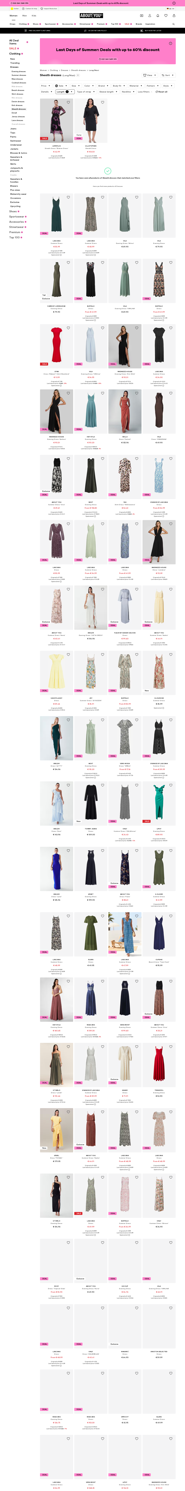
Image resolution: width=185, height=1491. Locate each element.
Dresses (64, 70)
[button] (150, 75)
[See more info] (56, 160)
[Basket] (174, 15)
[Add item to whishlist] (68, 102)
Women (13, 15)
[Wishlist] (166, 15)
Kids (34, 15)
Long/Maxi (94, 70)
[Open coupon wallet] (141, 15)
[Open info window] (174, 3)
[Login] (149, 15)
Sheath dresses (78, 70)
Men (24, 15)
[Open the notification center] (158, 15)
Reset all (162, 91)
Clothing (54, 70)
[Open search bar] (172, 24)
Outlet (16, 8)
